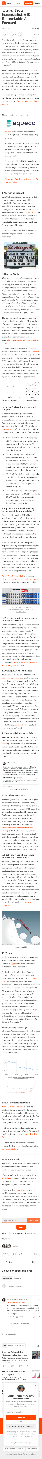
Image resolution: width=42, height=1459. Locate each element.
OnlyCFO (23, 947)
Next (34, 1262)
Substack (9, 1454)
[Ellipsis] (39, 1299)
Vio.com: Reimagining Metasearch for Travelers (14, 1353)
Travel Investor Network (12, 1106)
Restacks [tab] (17, 1278)
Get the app (32, 1448)
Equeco (8, 131)
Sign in (37, 3)
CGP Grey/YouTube (24, 610)
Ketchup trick (20, 724)
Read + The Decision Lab (12, 576)
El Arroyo (32, 212)
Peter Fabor (11, 1299)
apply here (6, 1178)
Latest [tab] (10, 1346)
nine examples (8, 429)
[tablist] (12, 1278)
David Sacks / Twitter (24, 789)
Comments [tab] (7, 1278)
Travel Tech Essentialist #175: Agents (14, 1373)
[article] (21, 1359)
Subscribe (28, 3)
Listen (37, 29)
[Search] (37, 1345)
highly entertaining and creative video (18, 579)
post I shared (33, 351)
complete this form (10, 1149)
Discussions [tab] (19, 1346)
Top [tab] (4, 1346)
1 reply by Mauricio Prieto (19, 1324)
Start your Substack (15, 1448)
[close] (35, 1386)
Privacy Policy (28, 1436)
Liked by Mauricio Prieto (17, 1302)
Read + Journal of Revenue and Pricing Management (19, 664)
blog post (13, 963)
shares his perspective (11, 677)
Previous (9, 1262)
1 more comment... (9, 1334)
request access (22, 1190)
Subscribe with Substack (22, 1426)
